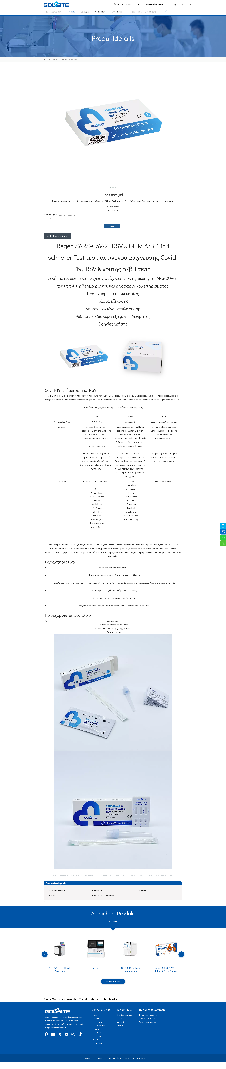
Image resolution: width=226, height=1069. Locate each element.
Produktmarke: (113, 206)
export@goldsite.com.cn (154, 4)
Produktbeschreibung (57, 235)
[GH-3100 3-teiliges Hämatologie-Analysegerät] (130, 948)
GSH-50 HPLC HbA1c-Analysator (60, 969)
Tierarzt (52, 895)
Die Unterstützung (99, 1025)
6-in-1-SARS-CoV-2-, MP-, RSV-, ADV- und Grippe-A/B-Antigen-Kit (165, 969)
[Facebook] (46, 1034)
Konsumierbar (143, 890)
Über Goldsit (97, 1022)
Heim (95, 1015)
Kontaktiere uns (99, 1039)
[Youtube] (66, 1034)
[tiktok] (80, 1034)
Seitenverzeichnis (141, 1058)
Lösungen (97, 1029)
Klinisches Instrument (58, 890)
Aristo (95, 968)
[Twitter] (60, 1034)
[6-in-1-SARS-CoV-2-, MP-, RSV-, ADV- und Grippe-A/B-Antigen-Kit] (166, 948)
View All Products (113, 981)
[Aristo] (95, 948)
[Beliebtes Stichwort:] (166, 11)
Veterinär (120, 1025)
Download (97, 1032)
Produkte (96, 1018)
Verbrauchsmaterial (124, 1022)
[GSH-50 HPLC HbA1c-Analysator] (60, 948)
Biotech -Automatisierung (103, 895)
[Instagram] (73, 1034)
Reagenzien (98, 890)
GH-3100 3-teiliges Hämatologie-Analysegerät (130, 969)
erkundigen (112, 226)
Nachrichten (97, 1036)
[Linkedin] (53, 1034)
